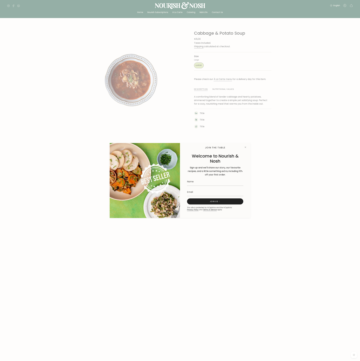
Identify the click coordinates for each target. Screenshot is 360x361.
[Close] (245, 147)
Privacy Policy (193, 209)
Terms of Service (210, 209)
